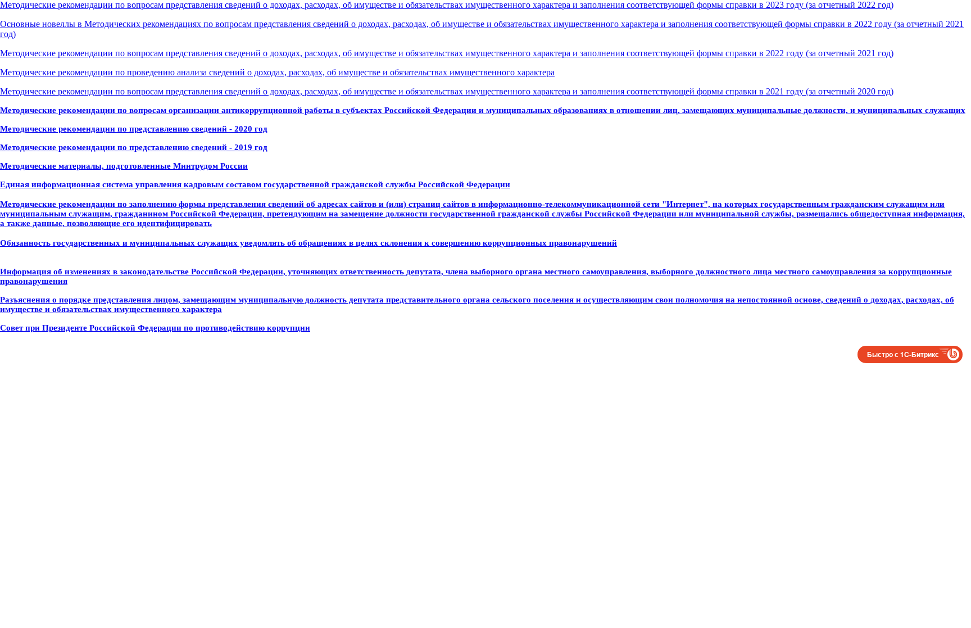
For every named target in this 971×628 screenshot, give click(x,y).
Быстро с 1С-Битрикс (903, 354)
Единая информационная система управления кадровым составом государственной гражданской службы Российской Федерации (255, 184)
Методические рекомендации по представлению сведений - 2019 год (133, 147)
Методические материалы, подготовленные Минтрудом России (124, 165)
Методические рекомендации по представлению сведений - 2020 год (133, 128)
